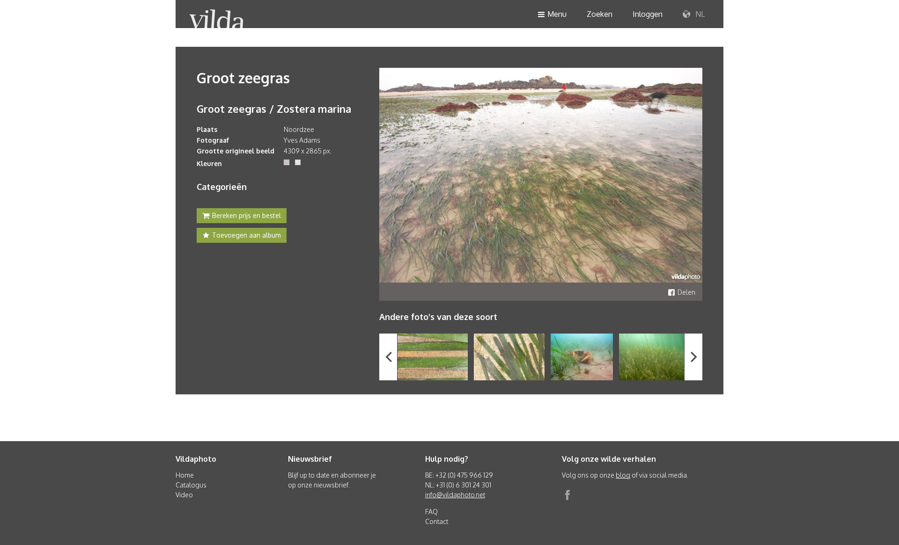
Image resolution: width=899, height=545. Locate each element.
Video (184, 495)
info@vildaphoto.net (455, 495)
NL (699, 14)
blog (623, 475)
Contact (436, 521)
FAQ (431, 512)
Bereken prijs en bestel (246, 215)
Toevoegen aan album (246, 235)
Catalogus (191, 485)
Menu (557, 14)
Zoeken (599, 14)
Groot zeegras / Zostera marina (274, 108)
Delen (686, 292)
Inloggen (648, 14)
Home (185, 475)
